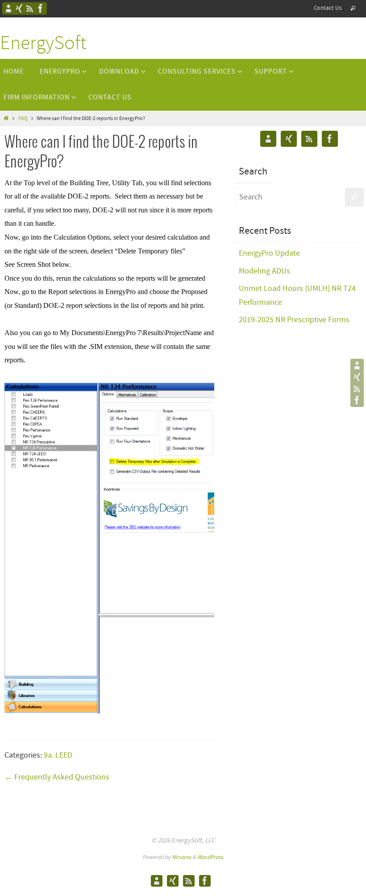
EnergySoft (43, 44)
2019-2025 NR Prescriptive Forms (294, 320)
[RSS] (30, 8)
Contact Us (327, 8)
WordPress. (210, 857)
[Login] (19, 8)
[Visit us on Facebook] (40, 8)
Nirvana (181, 857)
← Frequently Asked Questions (56, 777)
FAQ (23, 118)
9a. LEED (58, 755)
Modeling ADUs (264, 271)
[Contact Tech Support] (8, 8)
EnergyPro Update (269, 253)
